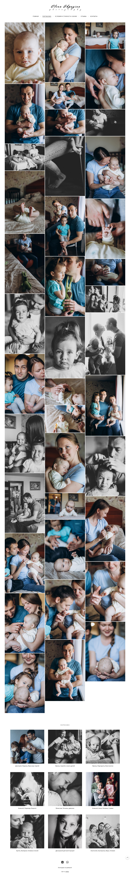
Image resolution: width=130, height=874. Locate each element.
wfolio (67, 871)
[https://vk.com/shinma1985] (62, 862)
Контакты (93, 16)
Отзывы (83, 16)
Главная (36, 16)
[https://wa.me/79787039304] (67, 862)
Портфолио (46, 16)
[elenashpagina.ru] (65, 8)
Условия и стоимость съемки (66, 16)
